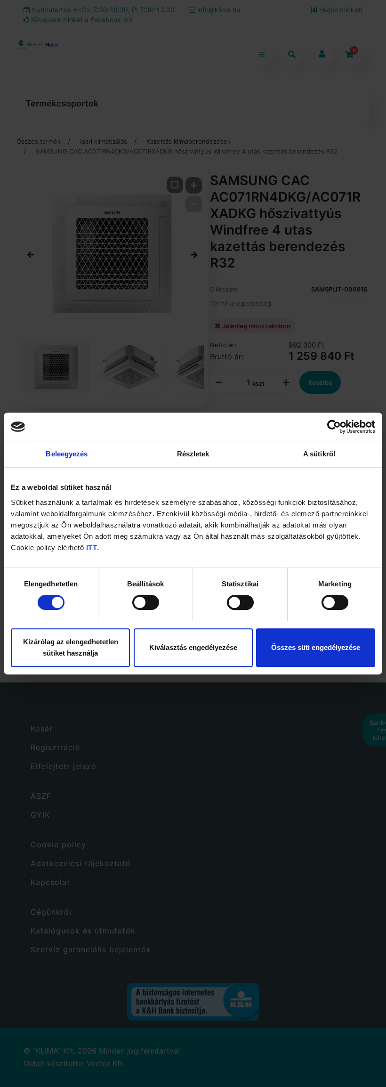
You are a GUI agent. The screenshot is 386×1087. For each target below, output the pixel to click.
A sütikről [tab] (319, 454)
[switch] (145, 602)
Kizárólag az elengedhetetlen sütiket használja (70, 647)
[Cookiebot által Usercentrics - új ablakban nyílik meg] (334, 427)
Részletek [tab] (193, 454)
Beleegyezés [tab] (67, 454)
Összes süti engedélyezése (315, 647)
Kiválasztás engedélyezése (193, 647)
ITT (91, 548)
